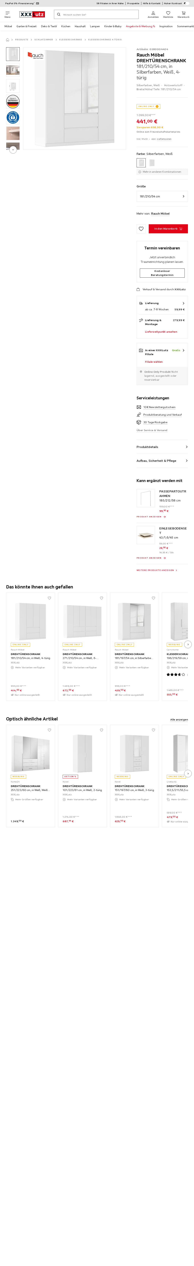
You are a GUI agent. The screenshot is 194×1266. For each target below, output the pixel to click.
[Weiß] (151, 162)
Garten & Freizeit (26, 26)
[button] (13, 54)
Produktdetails (147, 447)
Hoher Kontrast (173, 3)
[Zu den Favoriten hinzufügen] (141, 228)
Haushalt (80, 26)
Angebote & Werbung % (140, 26)
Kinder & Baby (112, 26)
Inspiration (166, 26)
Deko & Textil (49, 26)
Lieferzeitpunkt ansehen (161, 331)
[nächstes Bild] (188, 644)
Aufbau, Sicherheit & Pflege (156, 461)
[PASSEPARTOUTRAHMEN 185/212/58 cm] (146, 498)
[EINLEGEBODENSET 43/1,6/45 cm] (146, 535)
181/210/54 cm (150, 196)
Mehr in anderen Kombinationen (162, 171)
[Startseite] (7, 39)
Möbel (8, 26)
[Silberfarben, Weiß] (141, 162)
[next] (13, 150)
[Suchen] (58, 14)
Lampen (95, 26)
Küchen (65, 26)
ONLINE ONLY (146, 106)
